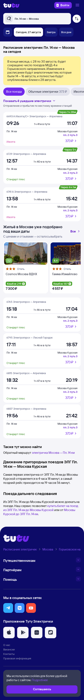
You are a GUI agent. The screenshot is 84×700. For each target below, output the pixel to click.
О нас (6, 645)
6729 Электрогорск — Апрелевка (26, 153)
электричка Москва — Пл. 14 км (53, 453)
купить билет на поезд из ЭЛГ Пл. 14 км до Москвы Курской (40, 508)
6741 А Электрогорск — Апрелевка (27, 191)
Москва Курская (67, 131)
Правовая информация (17, 658)
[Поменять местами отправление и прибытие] (77, 19)
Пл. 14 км (12, 131)
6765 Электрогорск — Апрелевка (26, 301)
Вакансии (9, 649)
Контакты (9, 654)
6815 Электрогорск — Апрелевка (26, 373)
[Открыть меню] (78, 5)
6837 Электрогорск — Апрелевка (26, 408)
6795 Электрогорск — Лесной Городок (30, 337)
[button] (8, 608)
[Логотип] (11, 5)
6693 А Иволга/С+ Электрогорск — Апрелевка (34, 116)
